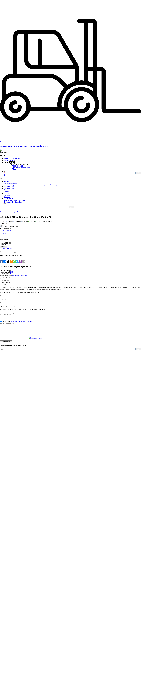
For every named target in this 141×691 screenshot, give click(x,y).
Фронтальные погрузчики (40, 185)
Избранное (3, 232)
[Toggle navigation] (1, 178)
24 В (11, 272)
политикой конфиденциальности (22, 321)
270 (10, 274)
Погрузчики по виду (10, 183)
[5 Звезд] (38, 221)
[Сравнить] (2, 225)
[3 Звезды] (24, 221)
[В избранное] (1, 225)
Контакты (7, 197)
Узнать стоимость (7, 248)
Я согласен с (17, 321)
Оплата (6, 191)
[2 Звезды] (16, 221)
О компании (8, 195)
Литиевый (23, 275)
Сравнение (3, 233)
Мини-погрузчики (55, 185)
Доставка (7, 190)
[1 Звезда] (9, 221)
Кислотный (16, 275)
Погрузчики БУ (9, 188)
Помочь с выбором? (6, 230)
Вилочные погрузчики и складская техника (18, 185)
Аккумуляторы (9, 186)
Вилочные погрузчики (7, 142)
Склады (6, 193)
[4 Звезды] (31, 221)
